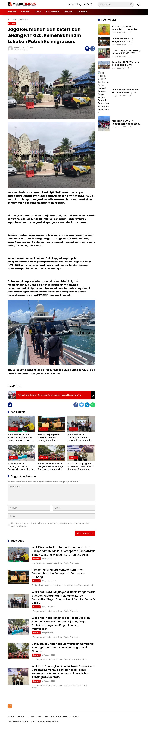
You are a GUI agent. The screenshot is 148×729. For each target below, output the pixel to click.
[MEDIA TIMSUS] (22, 4)
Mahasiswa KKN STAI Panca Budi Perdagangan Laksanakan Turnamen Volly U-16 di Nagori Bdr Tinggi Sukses (125, 122)
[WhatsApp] (92, 404)
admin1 (17, 48)
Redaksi (22, 716)
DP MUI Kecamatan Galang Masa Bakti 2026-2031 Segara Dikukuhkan (126, 52)
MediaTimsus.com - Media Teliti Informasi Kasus (33, 721)
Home (11, 716)
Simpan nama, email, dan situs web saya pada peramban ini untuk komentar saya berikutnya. (50, 525)
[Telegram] (87, 404)
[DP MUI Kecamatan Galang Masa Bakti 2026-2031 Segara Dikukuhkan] (104, 53)
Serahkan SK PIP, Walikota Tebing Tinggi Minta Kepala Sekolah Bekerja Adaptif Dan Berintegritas (125, 63)
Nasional (12, 24)
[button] (131, 4)
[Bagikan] (92, 48)
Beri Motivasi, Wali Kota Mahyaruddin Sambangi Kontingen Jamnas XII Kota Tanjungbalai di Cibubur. (50, 466)
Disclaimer (35, 716)
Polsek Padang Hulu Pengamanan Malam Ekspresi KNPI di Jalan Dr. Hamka (125, 40)
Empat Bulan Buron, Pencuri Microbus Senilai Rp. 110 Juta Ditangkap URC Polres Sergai (126, 28)
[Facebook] (75, 404)
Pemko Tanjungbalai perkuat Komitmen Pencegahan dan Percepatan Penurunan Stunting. (50, 437)
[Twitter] (81, 404)
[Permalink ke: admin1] (11, 48)
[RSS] (10, 706)
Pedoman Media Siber (56, 716)
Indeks (75, 716)
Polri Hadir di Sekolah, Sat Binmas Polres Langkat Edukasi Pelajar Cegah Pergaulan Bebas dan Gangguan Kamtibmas (125, 91)
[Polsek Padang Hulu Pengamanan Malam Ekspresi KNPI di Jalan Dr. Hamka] (104, 41)
